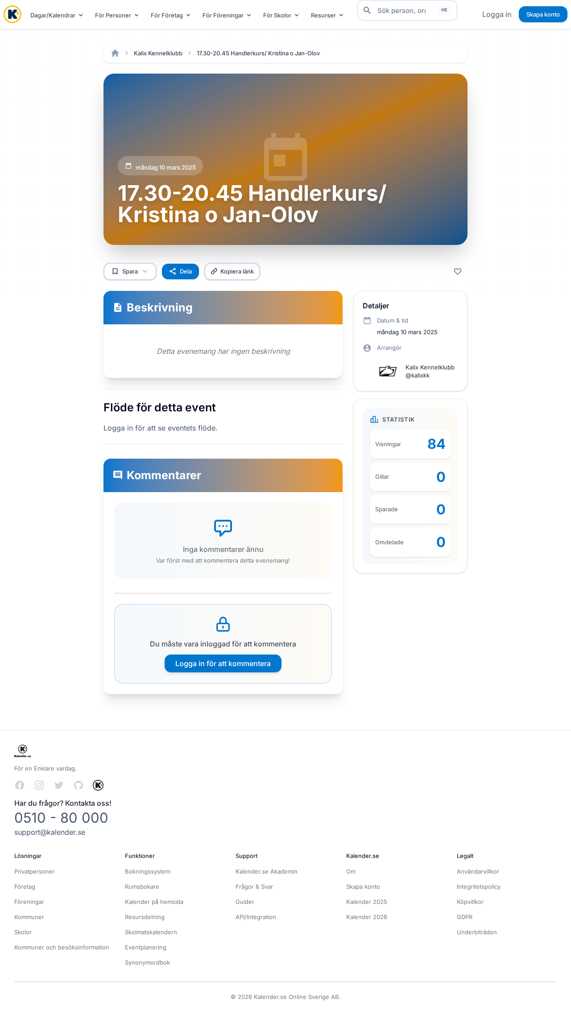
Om (351, 871)
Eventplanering (145, 947)
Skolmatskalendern (151, 932)
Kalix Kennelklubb (158, 53)
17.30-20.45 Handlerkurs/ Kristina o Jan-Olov (258, 53)
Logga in (497, 14)
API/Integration (256, 916)
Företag (24, 886)
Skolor (23, 932)
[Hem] (115, 53)
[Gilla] (458, 271)
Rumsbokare (142, 886)
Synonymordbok (147, 962)
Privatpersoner (34, 871)
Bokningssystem (147, 871)
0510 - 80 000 (61, 817)
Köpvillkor (470, 901)
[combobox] (407, 10)
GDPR (464, 916)
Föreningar (29, 901)
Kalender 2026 (366, 916)
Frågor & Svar (254, 886)
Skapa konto (543, 14)
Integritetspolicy (479, 886)
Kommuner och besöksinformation (61, 947)
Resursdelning (145, 916)
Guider (245, 901)
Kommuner (29, 916)
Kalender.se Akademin (267, 871)
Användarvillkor (478, 871)
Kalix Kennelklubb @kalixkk (430, 371)
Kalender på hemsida (154, 901)
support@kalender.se (49, 832)
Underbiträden (477, 932)
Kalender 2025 (366, 901)
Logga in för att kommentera (223, 663)
